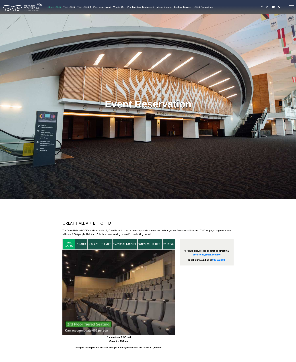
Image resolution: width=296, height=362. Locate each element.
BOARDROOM (144, 244)
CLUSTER (81, 244)
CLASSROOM (119, 244)
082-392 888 (218, 260)
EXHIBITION (168, 244)
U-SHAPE (93, 244)
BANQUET (131, 244)
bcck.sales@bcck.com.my (206, 254)
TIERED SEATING (68, 244)
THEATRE (106, 244)
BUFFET (156, 244)
